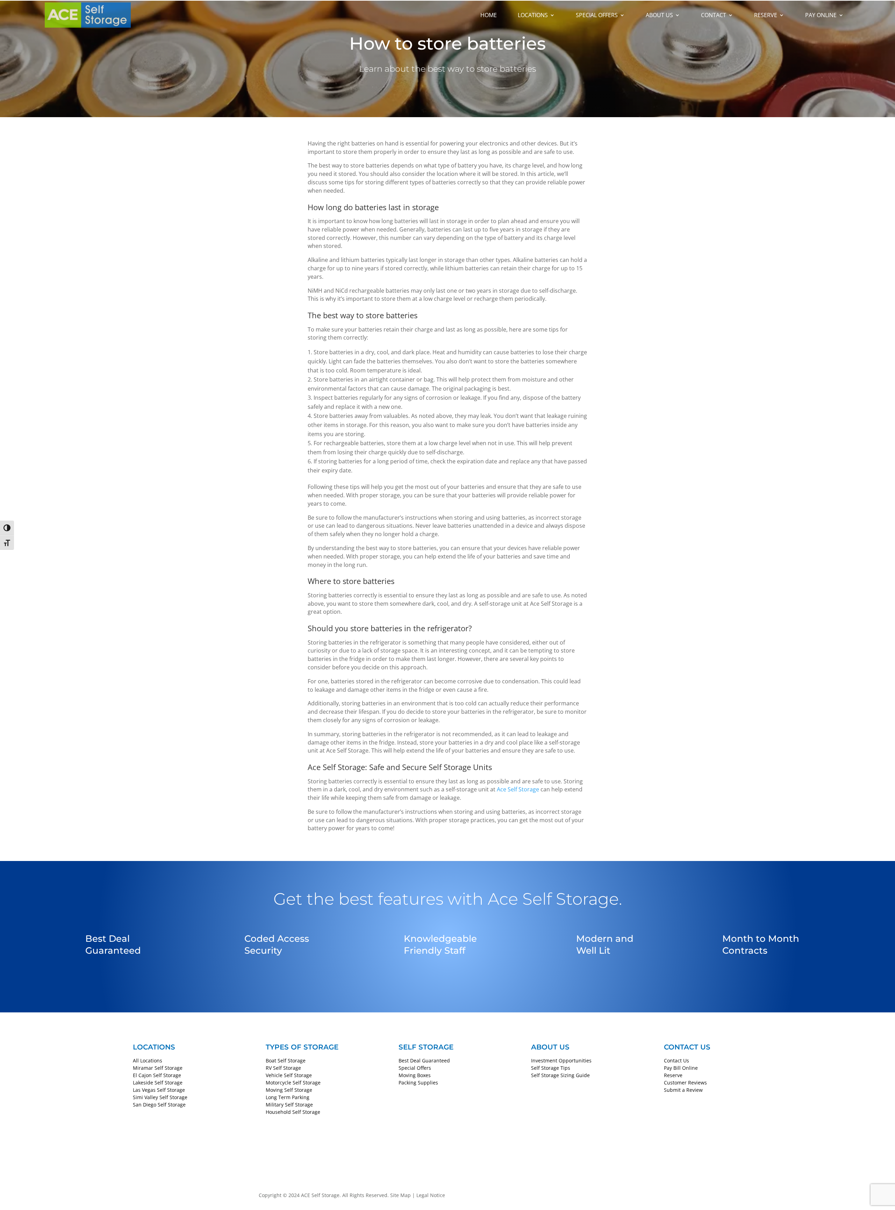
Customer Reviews (685, 1082)
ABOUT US (550, 1047)
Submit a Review (683, 1090)
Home (488, 15)
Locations (533, 15)
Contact (713, 15)
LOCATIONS (154, 1047)
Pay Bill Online (681, 1068)
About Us (659, 15)
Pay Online (821, 15)
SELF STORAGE (426, 1047)
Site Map (400, 1195)
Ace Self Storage (518, 789)
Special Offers (597, 15)
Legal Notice (430, 1195)
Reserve (765, 15)
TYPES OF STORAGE (302, 1047)
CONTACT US (687, 1047)
